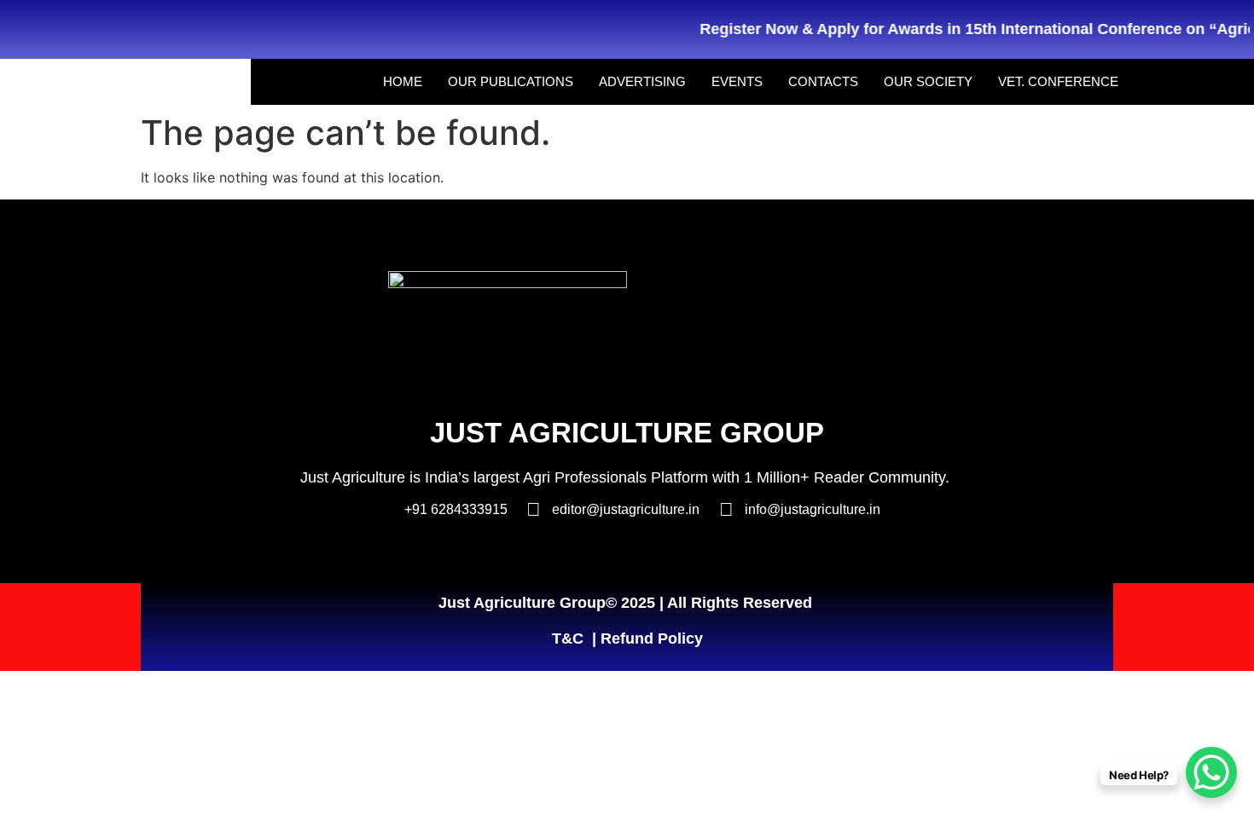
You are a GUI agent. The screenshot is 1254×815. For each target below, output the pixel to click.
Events (737, 81)
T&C (567, 638)
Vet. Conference (1058, 81)
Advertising (642, 81)
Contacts (823, 81)
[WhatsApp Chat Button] (1211, 772)
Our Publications (510, 81)
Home (402, 81)
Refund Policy (652, 638)
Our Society (928, 81)
